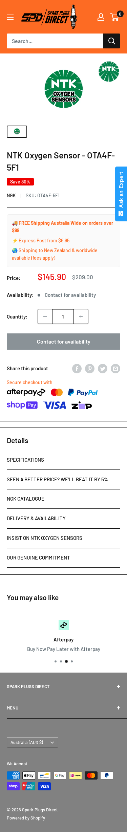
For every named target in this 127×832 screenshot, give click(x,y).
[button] (63, 460)
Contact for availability (63, 341)
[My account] (101, 17)
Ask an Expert (121, 191)
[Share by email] (115, 368)
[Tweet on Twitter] (102, 368)
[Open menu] (10, 17)
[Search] (111, 41)
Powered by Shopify (26, 817)
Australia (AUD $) (26, 742)
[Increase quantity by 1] (81, 316)
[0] (114, 17)
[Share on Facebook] (77, 368)
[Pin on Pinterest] (89, 368)
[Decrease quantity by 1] (45, 316)
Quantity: (17, 316)
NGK (11, 195)
